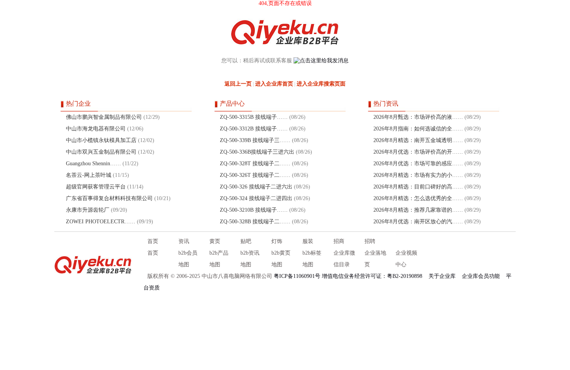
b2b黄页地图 (280, 258)
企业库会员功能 (481, 276)
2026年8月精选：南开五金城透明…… (418, 140)
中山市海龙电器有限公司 (96, 129)
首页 (152, 241)
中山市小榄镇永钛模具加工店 (101, 140)
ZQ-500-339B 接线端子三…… (255, 140)
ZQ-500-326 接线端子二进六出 (256, 187)
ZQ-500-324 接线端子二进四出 (256, 198)
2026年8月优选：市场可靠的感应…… (418, 163)
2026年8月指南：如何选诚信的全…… (418, 129)
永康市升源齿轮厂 (87, 210)
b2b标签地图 (311, 258)
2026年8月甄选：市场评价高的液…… (418, 117)
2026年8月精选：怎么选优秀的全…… (418, 198)
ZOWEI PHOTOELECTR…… (100, 221)
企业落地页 (375, 258)
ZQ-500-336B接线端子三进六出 (257, 152)
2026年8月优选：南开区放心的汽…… (418, 221)
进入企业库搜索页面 (321, 84)
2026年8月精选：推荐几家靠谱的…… (418, 210)
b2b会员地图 (187, 258)
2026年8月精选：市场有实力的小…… (418, 175)
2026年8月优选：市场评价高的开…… (418, 152)
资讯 (183, 241)
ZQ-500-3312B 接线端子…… (254, 129)
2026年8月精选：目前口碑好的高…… (418, 187)
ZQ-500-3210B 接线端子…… (254, 210)
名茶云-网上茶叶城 (88, 175)
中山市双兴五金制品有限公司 (101, 152)
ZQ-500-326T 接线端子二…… (255, 175)
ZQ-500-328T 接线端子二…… (255, 163)
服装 (307, 241)
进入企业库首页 (274, 84)
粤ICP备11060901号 (297, 276)
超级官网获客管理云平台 (96, 187)
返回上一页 (238, 84)
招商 (338, 241)
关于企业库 (442, 276)
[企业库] (93, 264)
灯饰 (276, 241)
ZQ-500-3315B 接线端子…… (254, 117)
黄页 (214, 241)
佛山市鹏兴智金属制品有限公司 (104, 117)
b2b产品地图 (218, 258)
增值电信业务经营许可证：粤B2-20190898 (372, 276)
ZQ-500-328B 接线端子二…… (255, 221)
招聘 (369, 241)
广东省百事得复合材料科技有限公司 (109, 198)
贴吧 (245, 241)
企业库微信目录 (344, 258)
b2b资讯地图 (249, 258)
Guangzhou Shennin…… (93, 163)
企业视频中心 (406, 258)
